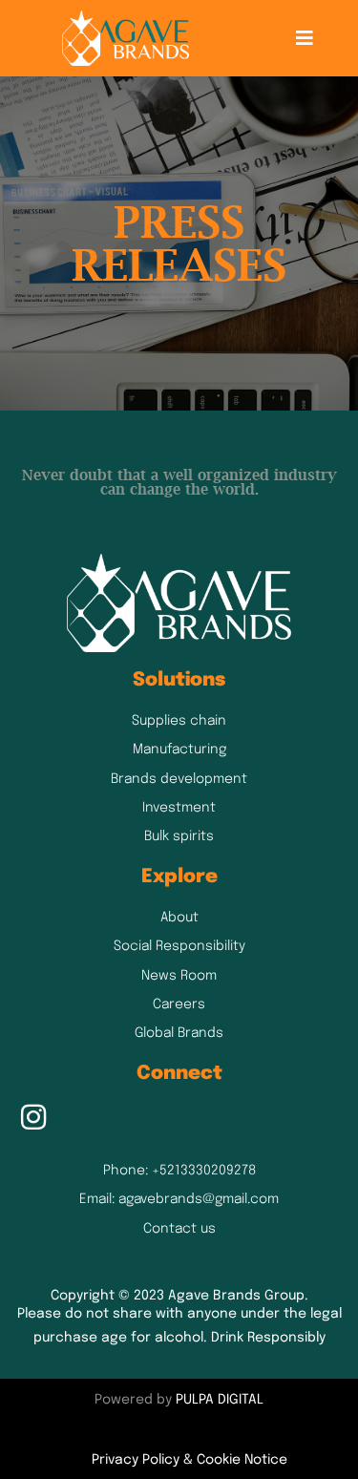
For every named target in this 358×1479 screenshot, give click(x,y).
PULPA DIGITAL (219, 1399)
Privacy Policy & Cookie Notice (189, 1460)
